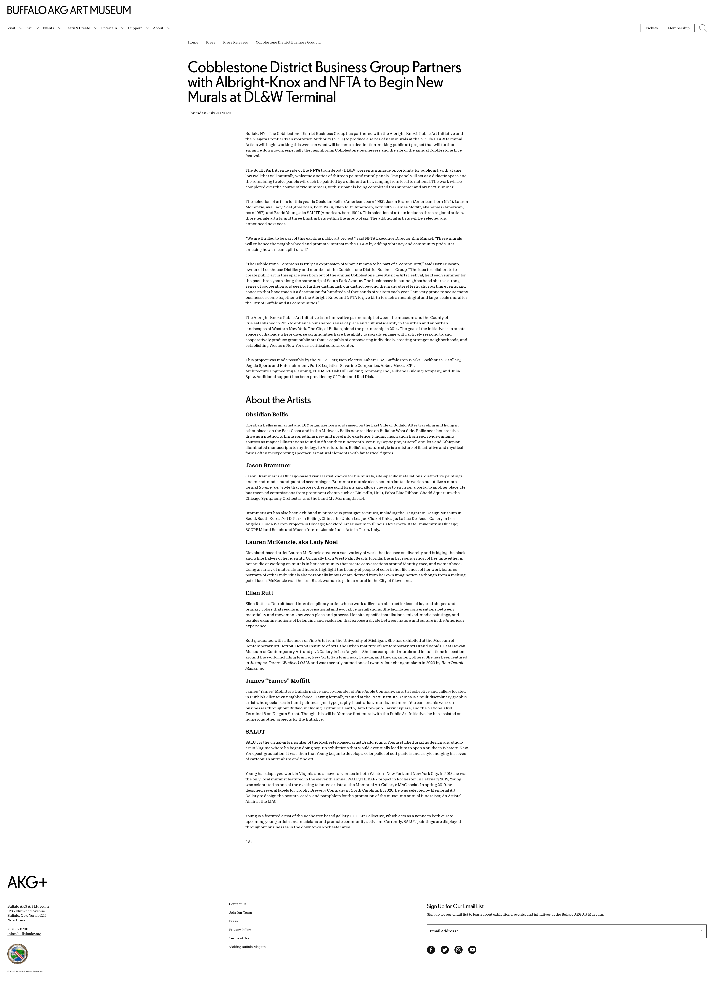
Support (135, 28)
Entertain (109, 28)
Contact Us (237, 904)
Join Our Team (240, 912)
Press (210, 42)
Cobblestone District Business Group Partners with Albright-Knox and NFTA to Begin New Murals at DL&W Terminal (288, 42)
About (158, 28)
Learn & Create (77, 28)
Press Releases (235, 42)
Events (48, 28)
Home (193, 42)
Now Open (16, 920)
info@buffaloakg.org (24, 933)
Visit (11, 28)
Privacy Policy (240, 929)
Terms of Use (239, 938)
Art (29, 28)
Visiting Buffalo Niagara (247, 946)
